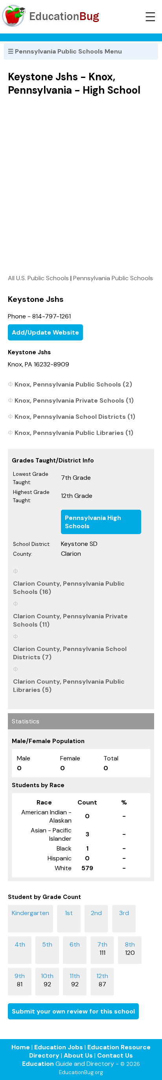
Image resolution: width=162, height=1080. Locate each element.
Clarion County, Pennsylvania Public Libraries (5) (69, 685)
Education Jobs (58, 1047)
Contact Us (115, 1055)
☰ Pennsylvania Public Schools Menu (65, 51)
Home (20, 1047)
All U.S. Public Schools (38, 278)
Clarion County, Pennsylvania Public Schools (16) (69, 587)
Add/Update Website (45, 332)
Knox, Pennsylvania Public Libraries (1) (74, 433)
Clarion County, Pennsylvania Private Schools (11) (70, 620)
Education (38, 1064)
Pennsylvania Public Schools (113, 278)
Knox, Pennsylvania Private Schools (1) (74, 400)
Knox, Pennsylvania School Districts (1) (75, 416)
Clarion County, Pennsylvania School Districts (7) (70, 653)
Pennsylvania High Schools (93, 522)
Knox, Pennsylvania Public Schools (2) (73, 384)
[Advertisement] (81, 185)
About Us (78, 1055)
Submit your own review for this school (73, 1011)
